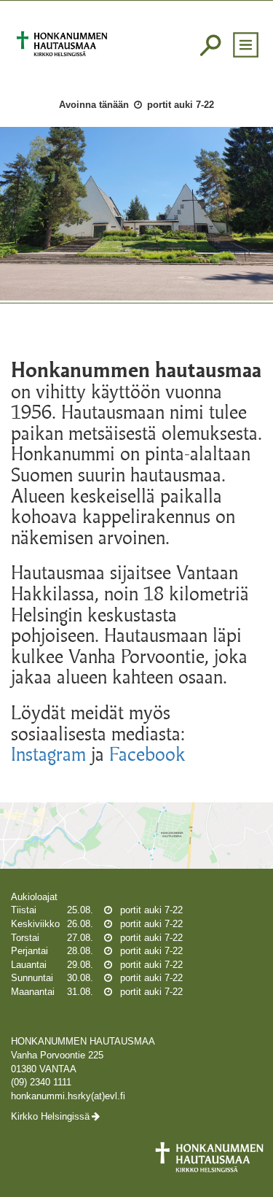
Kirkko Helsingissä (50, 1116)
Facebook (147, 754)
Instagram (48, 754)
